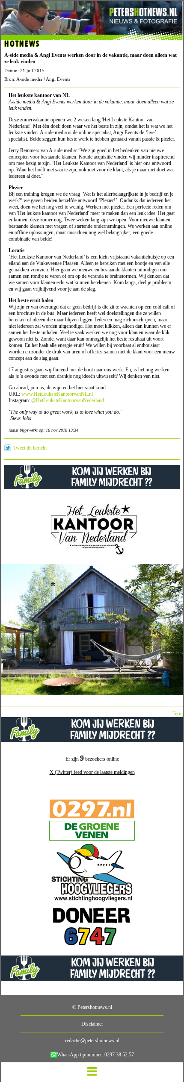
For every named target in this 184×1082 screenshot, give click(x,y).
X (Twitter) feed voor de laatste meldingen (92, 772)
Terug (178, 714)
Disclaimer (92, 1024)
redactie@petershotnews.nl (92, 1041)
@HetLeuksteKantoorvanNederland (67, 400)
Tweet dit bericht (30, 448)
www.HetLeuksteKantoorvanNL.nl (57, 394)
